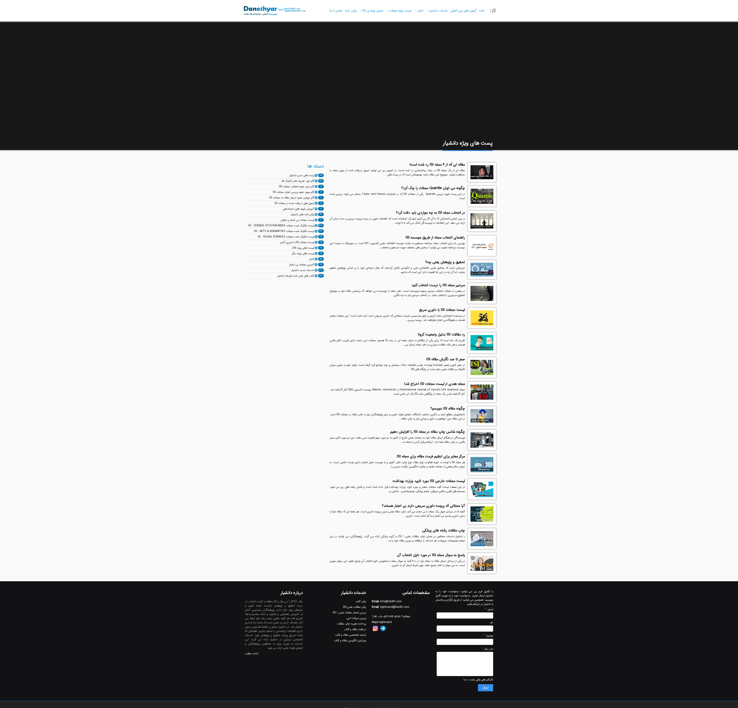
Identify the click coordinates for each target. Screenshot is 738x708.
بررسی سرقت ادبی (356, 618)
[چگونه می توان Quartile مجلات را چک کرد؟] (482, 196)
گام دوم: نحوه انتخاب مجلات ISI (296, 186)
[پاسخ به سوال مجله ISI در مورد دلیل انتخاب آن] (482, 563)
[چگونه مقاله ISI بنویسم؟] (482, 416)
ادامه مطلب (251, 653)
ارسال (485, 688)
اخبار (311, 259)
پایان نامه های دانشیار (302, 214)
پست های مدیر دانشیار (301, 175)
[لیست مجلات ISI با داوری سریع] (482, 318)
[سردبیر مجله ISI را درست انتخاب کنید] (482, 293)
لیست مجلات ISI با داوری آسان (297, 242)
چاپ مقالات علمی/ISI (354, 607)
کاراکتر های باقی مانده (481, 680)
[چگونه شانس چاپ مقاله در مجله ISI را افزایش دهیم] (482, 440)
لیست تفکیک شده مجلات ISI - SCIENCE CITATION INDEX (281, 225)
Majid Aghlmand (382, 622)
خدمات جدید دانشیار (302, 270)
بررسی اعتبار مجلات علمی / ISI (349, 612)
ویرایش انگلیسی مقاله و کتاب (350, 640)
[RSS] (316, 175)
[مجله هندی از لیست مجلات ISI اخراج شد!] (482, 392)
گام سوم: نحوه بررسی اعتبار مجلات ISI (293, 192)
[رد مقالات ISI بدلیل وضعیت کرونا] (482, 342)
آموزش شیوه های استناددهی (298, 209)
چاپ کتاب (361, 601)
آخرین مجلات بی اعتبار (301, 265)
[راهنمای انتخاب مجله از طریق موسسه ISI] (482, 245)
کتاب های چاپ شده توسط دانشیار (295, 276)
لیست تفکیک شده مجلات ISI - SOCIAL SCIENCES (286, 237)
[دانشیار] (274, 10)
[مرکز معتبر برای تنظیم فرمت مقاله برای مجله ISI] (482, 464)
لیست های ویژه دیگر (303, 253)
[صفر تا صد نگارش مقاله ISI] (482, 367)
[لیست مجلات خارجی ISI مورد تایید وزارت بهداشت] (482, 489)
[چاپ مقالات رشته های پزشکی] (482, 538)
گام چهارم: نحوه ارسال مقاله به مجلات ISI (291, 198)
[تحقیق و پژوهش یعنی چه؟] (482, 269)
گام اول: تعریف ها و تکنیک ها (298, 181)
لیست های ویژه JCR (303, 248)
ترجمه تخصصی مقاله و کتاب (350, 635)
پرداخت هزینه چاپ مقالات (351, 624)
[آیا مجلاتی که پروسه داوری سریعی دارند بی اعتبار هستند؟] (482, 514)
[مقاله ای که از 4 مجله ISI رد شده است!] (482, 172)
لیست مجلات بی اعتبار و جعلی (297, 220)
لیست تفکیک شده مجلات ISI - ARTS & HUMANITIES (284, 231)
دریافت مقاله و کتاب (355, 629)
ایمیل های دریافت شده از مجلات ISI (294, 203)
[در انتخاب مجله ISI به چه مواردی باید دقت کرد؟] (482, 221)
